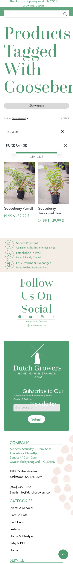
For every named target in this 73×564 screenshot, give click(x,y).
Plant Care (17, 550)
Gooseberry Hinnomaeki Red (50, 238)
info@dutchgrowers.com (35, 520)
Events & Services (22, 535)
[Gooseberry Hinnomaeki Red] (53, 211)
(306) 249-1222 (20, 514)
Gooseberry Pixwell (18, 236)
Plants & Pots (18, 543)
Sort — (7, 146)
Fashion (15, 557)
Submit (36, 447)
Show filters (36, 133)
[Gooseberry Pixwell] (19, 211)
